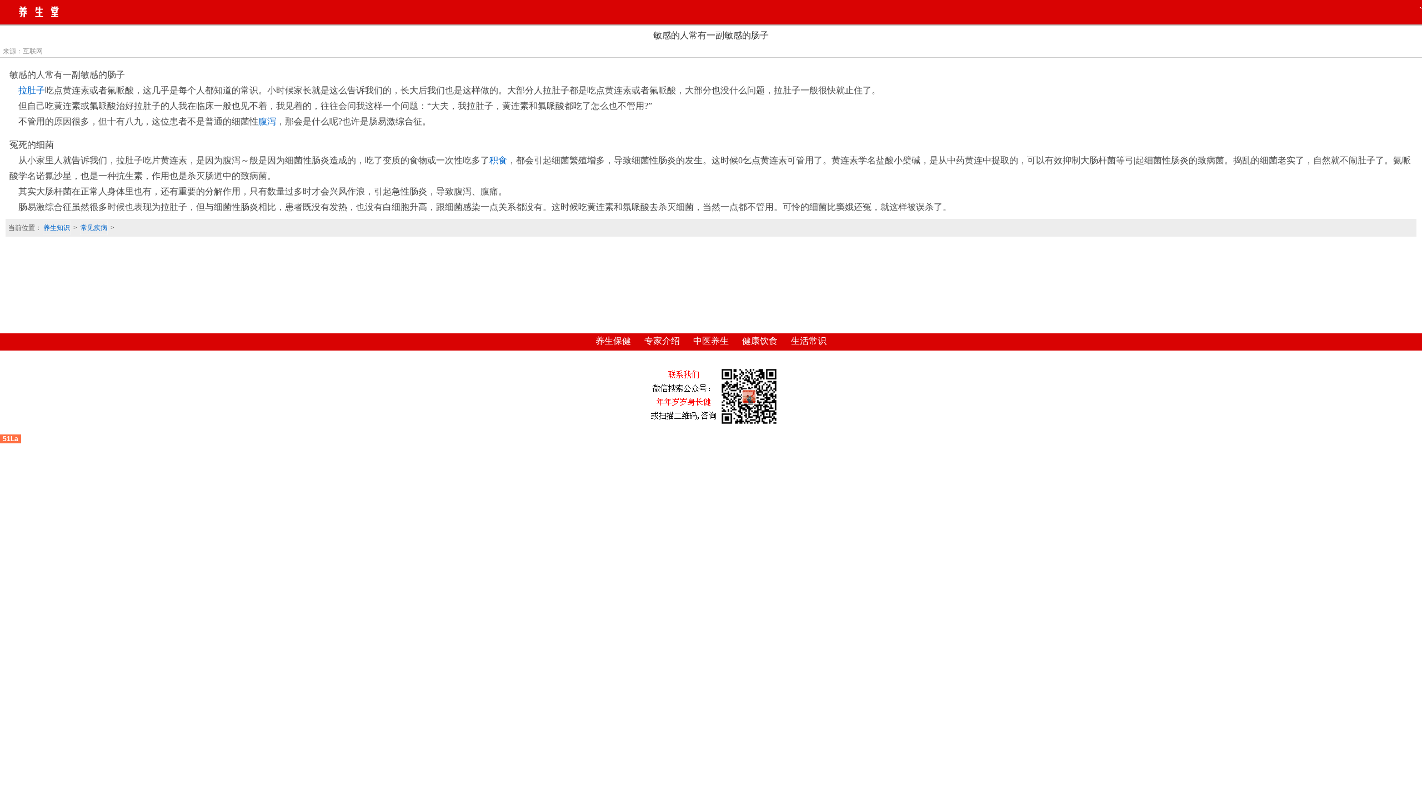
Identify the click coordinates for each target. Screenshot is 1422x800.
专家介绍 (662, 341)
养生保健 (613, 341)
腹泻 (267, 121)
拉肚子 (31, 90)
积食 (498, 160)
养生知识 (56, 228)
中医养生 (711, 341)
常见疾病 (94, 228)
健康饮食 (760, 341)
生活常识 (809, 341)
